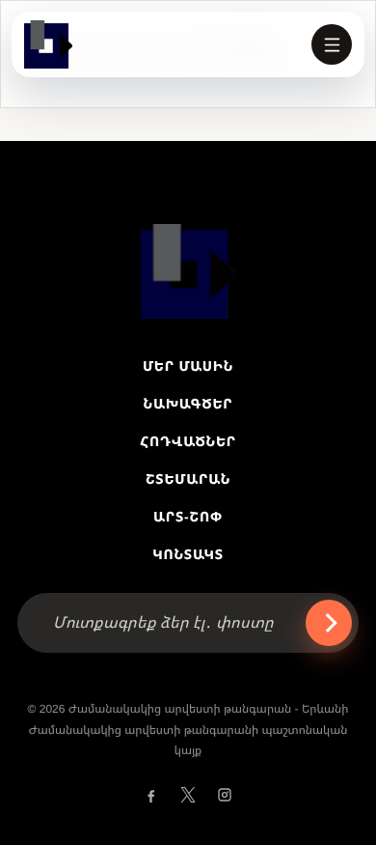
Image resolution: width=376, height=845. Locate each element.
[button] (331, 44)
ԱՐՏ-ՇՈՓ (188, 516)
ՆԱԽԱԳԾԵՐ (188, 403)
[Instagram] (224, 794)
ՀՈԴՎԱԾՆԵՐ (188, 441)
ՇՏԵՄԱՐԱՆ (188, 479)
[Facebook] (151, 794)
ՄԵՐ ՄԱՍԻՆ (188, 366)
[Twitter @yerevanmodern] (188, 794)
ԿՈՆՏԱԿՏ (188, 554)
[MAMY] (48, 44)
